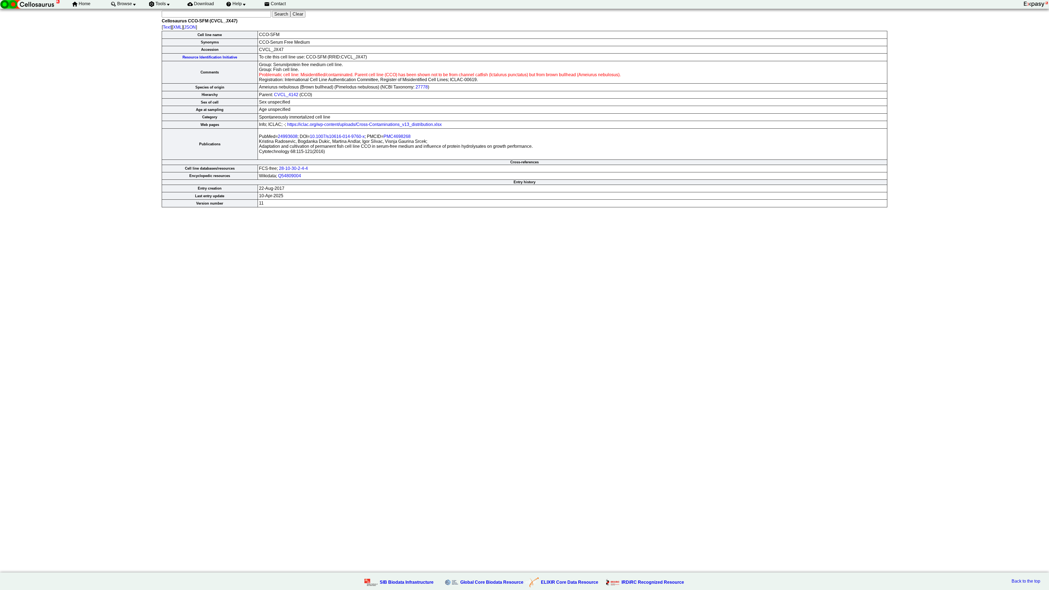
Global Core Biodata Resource (491, 582)
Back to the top (1026, 581)
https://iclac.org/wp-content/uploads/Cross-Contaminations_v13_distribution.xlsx (364, 124)
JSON (190, 27)
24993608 (287, 136)
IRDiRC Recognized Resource (652, 582)
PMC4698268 (397, 136)
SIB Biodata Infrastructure (407, 582)
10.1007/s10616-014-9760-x (337, 136)
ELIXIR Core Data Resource (569, 582)
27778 (422, 87)
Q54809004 (289, 175)
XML (177, 27)
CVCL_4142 (286, 94)
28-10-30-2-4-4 (293, 168)
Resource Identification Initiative (209, 57)
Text (167, 27)
